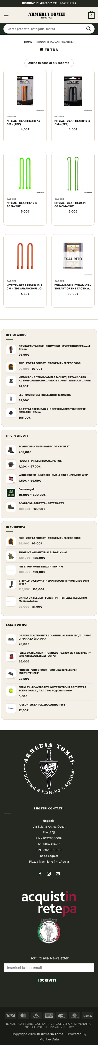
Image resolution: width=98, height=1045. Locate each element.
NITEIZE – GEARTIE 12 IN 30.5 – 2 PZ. (22, 218)
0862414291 (68, 17)
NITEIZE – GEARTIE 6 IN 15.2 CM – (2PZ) (72, 136)
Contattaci (44, 1037)
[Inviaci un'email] (58, 888)
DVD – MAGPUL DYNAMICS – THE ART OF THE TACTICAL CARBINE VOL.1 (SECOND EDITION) (72, 301)
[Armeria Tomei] (46, 29)
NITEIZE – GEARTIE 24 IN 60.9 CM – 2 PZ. (69, 218)
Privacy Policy (62, 1041)
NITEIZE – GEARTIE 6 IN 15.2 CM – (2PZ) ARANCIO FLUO (24, 301)
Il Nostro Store (19, 1037)
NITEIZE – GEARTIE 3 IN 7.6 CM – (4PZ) (24, 136)
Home (28, 55)
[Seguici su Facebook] (40, 888)
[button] (6, 29)
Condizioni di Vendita (73, 1037)
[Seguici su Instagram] (49, 888)
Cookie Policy (36, 1041)
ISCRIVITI (47, 994)
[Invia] (88, 42)
